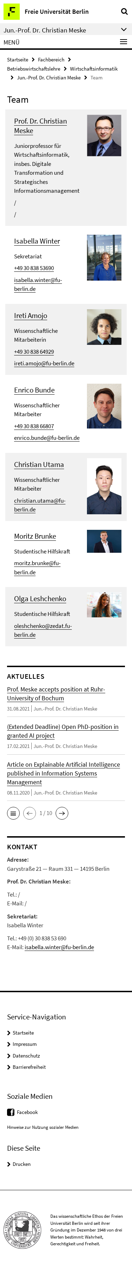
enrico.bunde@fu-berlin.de (47, 438)
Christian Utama (39, 464)
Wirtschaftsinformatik (94, 68)
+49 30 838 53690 (34, 268)
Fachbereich (51, 59)
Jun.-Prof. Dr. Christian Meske (49, 77)
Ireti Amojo (30, 315)
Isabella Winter (37, 241)
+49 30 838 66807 (34, 426)
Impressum (25, 1044)
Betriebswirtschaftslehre (33, 68)
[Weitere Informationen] (104, 135)
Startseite (17, 59)
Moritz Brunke (35, 536)
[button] (13, 813)
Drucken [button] (22, 1164)
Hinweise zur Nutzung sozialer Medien (42, 1127)
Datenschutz (26, 1055)
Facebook (27, 1112)
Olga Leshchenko (40, 598)
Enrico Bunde (34, 390)
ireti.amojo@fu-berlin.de (44, 363)
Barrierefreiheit (29, 1067)
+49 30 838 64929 (34, 351)
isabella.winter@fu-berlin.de (59, 947)
